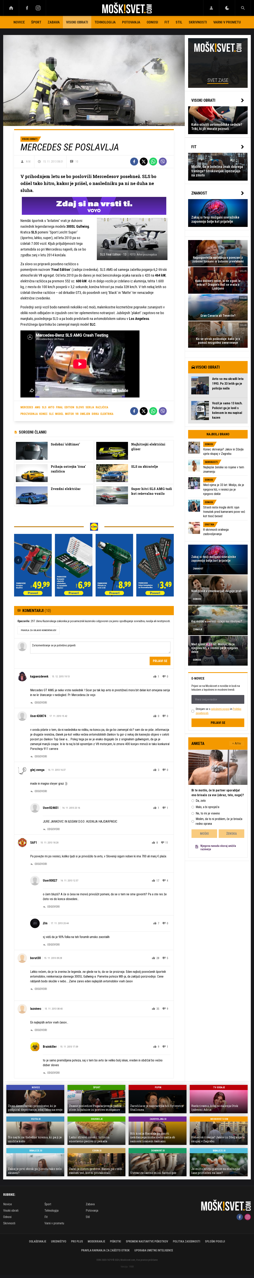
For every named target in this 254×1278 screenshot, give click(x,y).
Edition (69, 407)
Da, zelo (201, 801)
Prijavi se (160, 661)
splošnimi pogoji (220, 709)
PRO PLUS (77, 1241)
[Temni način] (227, 8)
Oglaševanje (37, 1241)
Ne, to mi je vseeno (208, 813)
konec (43, 413)
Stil (179, 22)
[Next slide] (169, 560)
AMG (37, 407)
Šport (36, 22)
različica (102, 407)
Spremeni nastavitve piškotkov (147, 1241)
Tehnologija (105, 22)
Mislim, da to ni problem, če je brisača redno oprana (219, 821)
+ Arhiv (236, 743)
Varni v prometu (227, 22)
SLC (51, 413)
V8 (76, 413)
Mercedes (26, 407)
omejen (85, 413)
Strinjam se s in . (218, 711)
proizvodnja (29, 413)
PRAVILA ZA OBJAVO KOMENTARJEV (38, 630)
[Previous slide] (18, 560)
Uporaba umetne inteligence (153, 1250)
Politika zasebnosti (186, 1241)
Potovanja (131, 22)
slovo (80, 407)
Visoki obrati (77, 22)
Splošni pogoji (215, 1241)
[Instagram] (38, 8)
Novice (19, 22)
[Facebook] (27, 8)
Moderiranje (96, 1241)
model (59, 413)
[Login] (211, 8)
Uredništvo (58, 1241)
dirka (95, 413)
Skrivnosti (198, 22)
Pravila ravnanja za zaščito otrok (105, 1250)
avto (51, 407)
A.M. (28, 161)
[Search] (243, 8)
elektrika (106, 413)
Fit (167, 22)
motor (69, 413)
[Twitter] (144, 162)
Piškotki (115, 1241)
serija (90, 407)
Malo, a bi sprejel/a (207, 807)
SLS (44, 407)
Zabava (54, 22)
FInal (59, 407)
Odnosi (152, 22)
